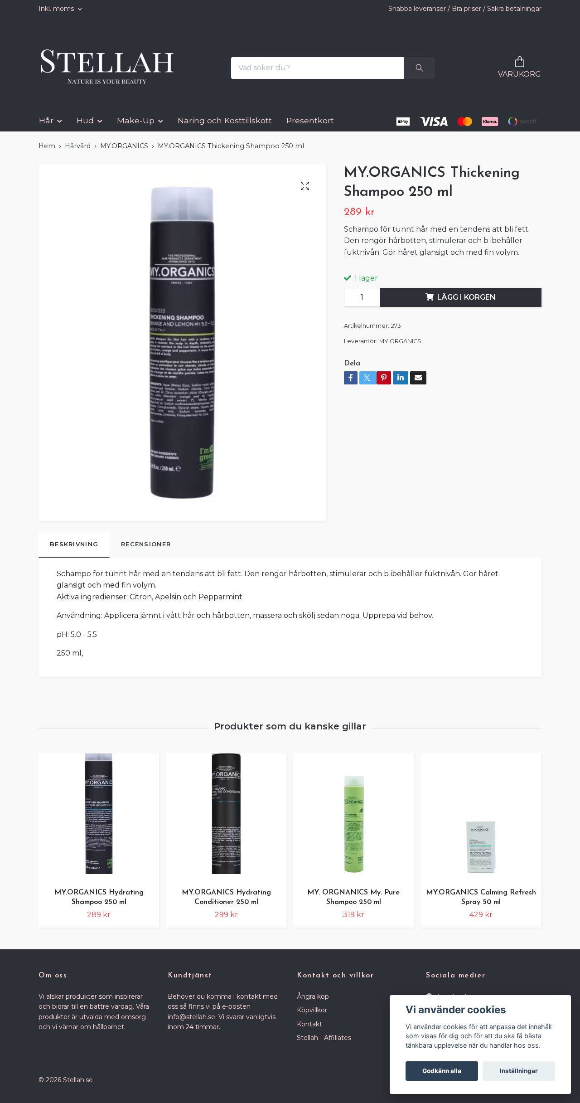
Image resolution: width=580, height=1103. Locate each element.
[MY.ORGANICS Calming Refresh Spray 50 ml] (480, 824)
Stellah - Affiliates (324, 1045)
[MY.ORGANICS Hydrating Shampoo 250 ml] (99, 824)
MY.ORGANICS (124, 153)
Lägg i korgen (466, 304)
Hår (46, 127)
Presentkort (310, 127)
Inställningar (519, 1070)
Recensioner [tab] (146, 551)
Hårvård (78, 153)
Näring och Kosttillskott (225, 127)
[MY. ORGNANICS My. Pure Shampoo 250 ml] (353, 824)
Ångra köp (313, 1003)
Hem (47, 153)
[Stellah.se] (113, 71)
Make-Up (136, 127)
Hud (85, 127)
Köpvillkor (312, 1017)
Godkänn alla (441, 1070)
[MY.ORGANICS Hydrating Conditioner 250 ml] (226, 824)
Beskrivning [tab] (74, 551)
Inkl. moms (57, 9)
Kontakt (309, 1031)
